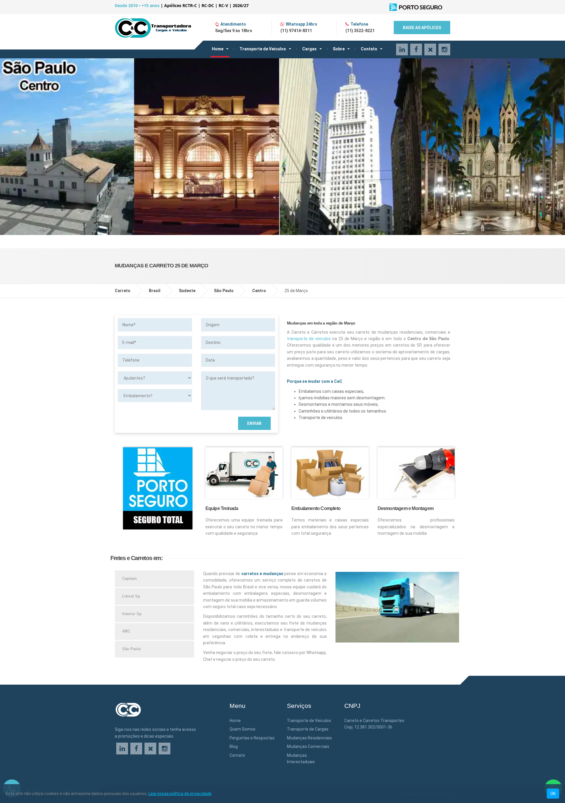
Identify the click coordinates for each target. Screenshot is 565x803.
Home (217, 49)
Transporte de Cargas (307, 729)
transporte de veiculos (309, 338)
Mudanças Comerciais (308, 746)
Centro (259, 290)
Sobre (339, 49)
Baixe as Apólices (422, 27)
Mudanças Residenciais (309, 738)
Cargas (309, 49)
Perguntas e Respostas (252, 738)
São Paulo (224, 290)
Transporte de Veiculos (263, 49)
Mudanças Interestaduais (301, 758)
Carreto (122, 290)
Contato (369, 49)
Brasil (154, 290)
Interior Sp (132, 614)
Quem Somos (242, 729)
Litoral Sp (131, 596)
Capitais (129, 578)
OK (553, 793)
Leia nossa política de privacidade (180, 793)
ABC (126, 631)
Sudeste (187, 290)
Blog (234, 746)
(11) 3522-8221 (360, 30)
